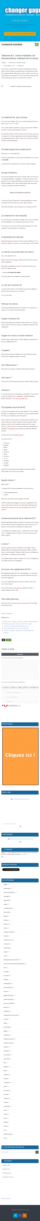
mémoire (6, 1047)
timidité (6, 1122)
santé (8, 640)
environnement (8, 987)
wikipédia (12, 428)
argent (5, 904)
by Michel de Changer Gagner (17, 62)
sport (5, 1110)
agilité (5, 884)
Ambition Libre (6, 1165)
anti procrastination (9, 892)
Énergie (6, 979)
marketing (6, 1035)
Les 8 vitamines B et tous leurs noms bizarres (16, 628)
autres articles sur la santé (20, 603)
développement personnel (11, 960)
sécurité (6, 1094)
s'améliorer (7, 1082)
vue (5, 1130)
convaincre (7, 944)
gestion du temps (8, 999)
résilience (6, 1074)
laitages (16, 260)
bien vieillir (7, 912)
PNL (5, 1063)
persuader (7, 1059)
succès (6, 1114)
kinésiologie (7, 1027)
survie (5, 1118)
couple (5, 952)
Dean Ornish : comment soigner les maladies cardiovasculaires (21, 621)
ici (29, 573)
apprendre (7, 900)
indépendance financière (11, 1015)
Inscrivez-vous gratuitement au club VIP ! (21, 33)
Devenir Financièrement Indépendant (14, 963)
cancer (5, 928)
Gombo (6, 458)
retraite (6, 1078)
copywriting (7, 948)
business (6, 924)
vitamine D (4, 243)
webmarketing (8, 1134)
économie (6, 975)
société (6, 1102)
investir (6, 1019)
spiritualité (7, 1106)
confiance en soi (8, 940)
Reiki (5, 1070)
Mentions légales (5, 1198)
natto (4, 411)
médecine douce (8, 1043)
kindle (5, 1023)
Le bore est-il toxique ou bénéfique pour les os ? (17, 626)
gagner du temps (8, 995)
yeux (5, 1138)
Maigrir (6, 1031)
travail (5, 1126)
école (5, 967)
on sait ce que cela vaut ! (21, 398)
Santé (3, 62)
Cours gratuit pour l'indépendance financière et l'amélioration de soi (20, 25)
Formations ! (20, 38)
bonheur (6, 920)
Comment (20, 654)
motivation (7, 1051)
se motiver (7, 1090)
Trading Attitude (6, 1173)
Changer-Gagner (20, 20)
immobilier (6, 1011)
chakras (22, 127)
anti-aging (6, 896)
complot (6, 936)
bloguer (6, 916)
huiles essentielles (9, 1003)
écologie (6, 971)
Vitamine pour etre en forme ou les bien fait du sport (18, 624)
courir (5, 956)
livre (4, 185)
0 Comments (20, 65)
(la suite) (24, 854)
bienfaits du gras (18, 435)
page (17, 588)
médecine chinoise (9, 1039)
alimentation (7, 888)
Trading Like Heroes (8, 1177)
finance (6, 991)
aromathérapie (8, 908)
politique (6, 1066)
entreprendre (7, 983)
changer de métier (9, 932)
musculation (7, 1055)
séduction (6, 1098)
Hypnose (6, 1007)
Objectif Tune (6, 1169)
